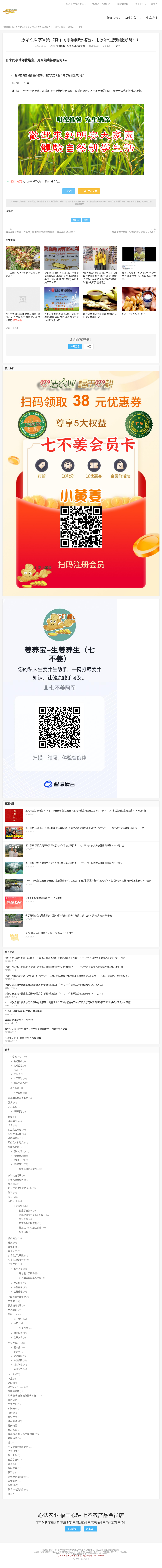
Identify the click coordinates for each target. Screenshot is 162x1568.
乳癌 (10, 1102)
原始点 (76, 220)
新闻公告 (112, 18)
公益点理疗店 (14, 1130)
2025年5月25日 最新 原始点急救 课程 (23, 1038)
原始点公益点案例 (76, 46)
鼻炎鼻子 (12, 1494)
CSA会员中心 (14, 1057)
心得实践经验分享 (17, 1260)
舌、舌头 (12, 1455)
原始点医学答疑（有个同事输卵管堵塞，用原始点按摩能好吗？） (81, 40)
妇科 (10, 1192)
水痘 (10, 1378)
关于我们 (139, 4)
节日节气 (18, 1369)
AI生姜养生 (132, 18)
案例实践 (71, 27)
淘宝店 (90, 1529)
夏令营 (17, 1347)
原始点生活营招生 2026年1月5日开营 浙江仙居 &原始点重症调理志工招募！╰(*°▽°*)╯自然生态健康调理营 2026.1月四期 (65, 958)
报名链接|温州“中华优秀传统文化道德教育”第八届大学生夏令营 (36, 1029)
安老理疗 (18, 1356)
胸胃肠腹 (23, 1232)
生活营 (17, 1074)
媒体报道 (12, 1247)
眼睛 (10, 1413)
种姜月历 (23, 1328)
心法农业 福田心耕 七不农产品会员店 (41, 181)
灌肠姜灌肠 (13, 1391)
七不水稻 (18, 1269)
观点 (10, 1464)
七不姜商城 (13, 1088)
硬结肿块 (12, 1417)
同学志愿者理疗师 (17, 1180)
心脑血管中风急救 (17, 1297)
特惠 (16, 1070)
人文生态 (12, 1107)
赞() (117, 46)
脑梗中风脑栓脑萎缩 (18, 1447)
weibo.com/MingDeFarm (97, 1554)
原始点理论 (19, 1156)
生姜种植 (18, 1291)
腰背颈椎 (12, 1451)
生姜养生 (18, 1206)
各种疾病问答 (14, 1175)
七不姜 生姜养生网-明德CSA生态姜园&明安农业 (9, 11)
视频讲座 (12, 1468)
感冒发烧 (23, 1219)
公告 (10, 1125)
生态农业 (152, 18)
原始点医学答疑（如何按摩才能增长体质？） (134, 232)
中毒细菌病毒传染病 (18, 1098)
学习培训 (18, 1160)
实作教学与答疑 (16, 1255)
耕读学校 (18, 1365)
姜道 (10, 1243)
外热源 (11, 1184)
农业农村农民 (14, 1134)
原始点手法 (19, 1151)
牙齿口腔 (12, 1400)
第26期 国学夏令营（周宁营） (19, 1020)
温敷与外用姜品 (16, 1387)
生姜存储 (18, 1287)
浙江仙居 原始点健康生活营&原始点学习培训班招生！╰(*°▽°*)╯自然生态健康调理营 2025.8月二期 (54, 985)
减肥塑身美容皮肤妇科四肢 (32, 1215)
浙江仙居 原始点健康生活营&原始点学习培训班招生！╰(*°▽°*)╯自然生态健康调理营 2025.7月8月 (54, 993)
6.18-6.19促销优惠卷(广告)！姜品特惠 (23, 1011)
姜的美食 (12, 1238)
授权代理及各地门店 (101, 4)
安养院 (17, 1352)
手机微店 (72, 1529)
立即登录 (75, 346)
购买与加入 (19, 1083)
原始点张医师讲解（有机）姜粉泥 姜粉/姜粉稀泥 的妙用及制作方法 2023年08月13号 (61, 317)
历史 (16, 1323)
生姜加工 (18, 1283)
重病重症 (12, 1481)
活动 (10, 1383)
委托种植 (18, 1061)
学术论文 (12, 1251)
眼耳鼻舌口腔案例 (28, 1223)
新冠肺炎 (12, 1310)
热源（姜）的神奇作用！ (134, 314)
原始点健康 (60, 27)
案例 (86, 220)
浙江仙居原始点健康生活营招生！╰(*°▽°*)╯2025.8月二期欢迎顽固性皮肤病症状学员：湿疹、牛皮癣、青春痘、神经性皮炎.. (67, 976)
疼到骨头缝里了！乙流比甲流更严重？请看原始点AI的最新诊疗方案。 (139, 276)
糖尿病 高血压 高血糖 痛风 (21, 1434)
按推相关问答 (14, 1305)
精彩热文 (12, 1430)
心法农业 (12, 1264)
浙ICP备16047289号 (81, 1559)
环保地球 (18, 1111)
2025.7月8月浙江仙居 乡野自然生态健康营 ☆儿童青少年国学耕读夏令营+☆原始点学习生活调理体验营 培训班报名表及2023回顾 (68, 1002)
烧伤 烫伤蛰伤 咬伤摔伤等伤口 (23, 1395)
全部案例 (12, 1121)
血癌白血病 (13, 1459)
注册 (89, 346)
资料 (10, 1472)
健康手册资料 (25, 1210)
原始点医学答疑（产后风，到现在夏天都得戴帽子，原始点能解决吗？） (41, 232)
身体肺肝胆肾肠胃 (17, 1477)
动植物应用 (13, 1138)
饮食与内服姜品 (16, 1489)
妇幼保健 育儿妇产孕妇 (19, 1188)
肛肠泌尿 (12, 1438)
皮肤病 (11, 1408)
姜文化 (11, 1197)
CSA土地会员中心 (75, 4)
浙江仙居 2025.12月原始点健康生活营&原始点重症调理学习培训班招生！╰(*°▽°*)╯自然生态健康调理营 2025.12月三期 (64, 967)
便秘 (10, 1117)
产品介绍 (18, 1093)
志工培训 (12, 1301)
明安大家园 (122, 4)
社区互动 (18, 1078)
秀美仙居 (12, 1425)
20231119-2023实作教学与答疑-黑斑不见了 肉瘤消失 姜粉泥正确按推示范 (23, 317)
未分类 (11, 1374)
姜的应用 (12, 1201)
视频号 (154, 4)
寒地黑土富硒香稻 (28, 1273)
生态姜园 (18, 1360)
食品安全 (18, 1337)
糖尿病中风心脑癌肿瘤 (30, 1227)
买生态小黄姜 (89, 191)
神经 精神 (13, 1421)
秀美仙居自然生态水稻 (30, 1278)
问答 (10, 1485)
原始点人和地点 (16, 1142)
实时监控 (18, 1066)
